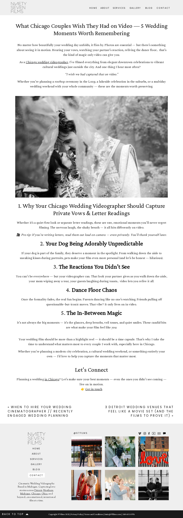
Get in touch (93, 389)
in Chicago (51, 379)
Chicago (36, 494)
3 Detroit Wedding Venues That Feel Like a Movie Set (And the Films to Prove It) (139, 411)
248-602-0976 (129, 514)
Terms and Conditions (93, 514)
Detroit (38, 490)
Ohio (44, 494)
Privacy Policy (77, 514)
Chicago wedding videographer (47, 62)
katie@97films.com (113, 514)
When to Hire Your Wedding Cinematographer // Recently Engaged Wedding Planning (40, 411)
